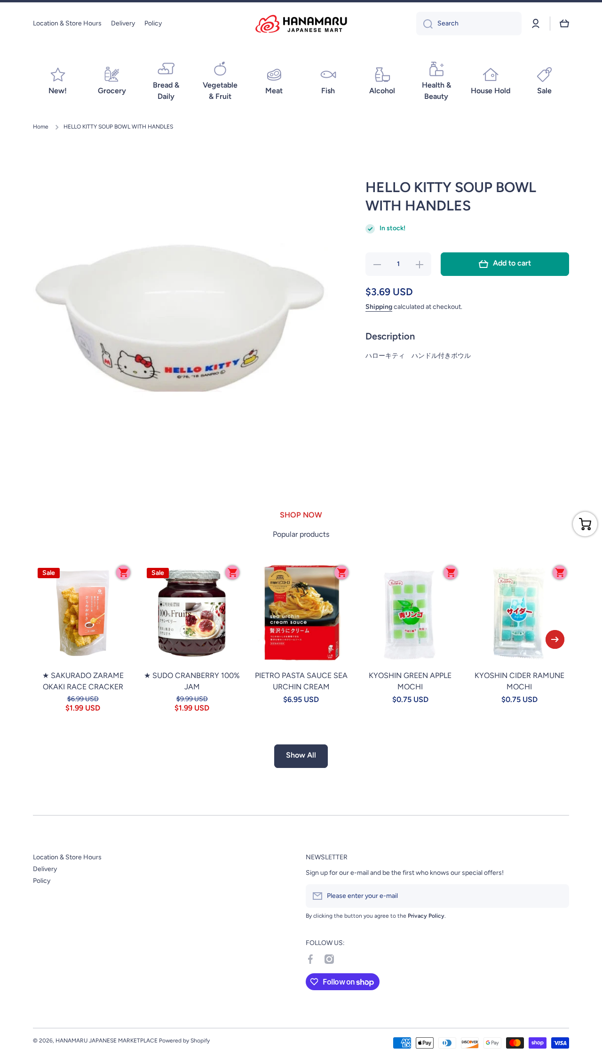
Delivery (45, 869)
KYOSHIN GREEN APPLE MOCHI (410, 681)
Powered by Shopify (184, 1040)
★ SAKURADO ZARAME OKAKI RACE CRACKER (83, 681)
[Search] (424, 23)
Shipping (378, 307)
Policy (41, 881)
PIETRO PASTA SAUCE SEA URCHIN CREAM (301, 681)
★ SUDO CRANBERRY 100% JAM (192, 681)
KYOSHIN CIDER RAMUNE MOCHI (519, 681)
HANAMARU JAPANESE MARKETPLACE (106, 1040)
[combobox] (469, 23)
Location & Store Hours (67, 857)
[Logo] (301, 24)
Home (40, 126)
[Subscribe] (557, 896)
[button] (564, 23)
